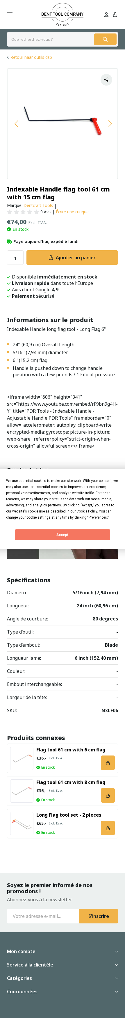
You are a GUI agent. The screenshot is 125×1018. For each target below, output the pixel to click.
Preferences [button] (98, 517)
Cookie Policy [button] (86, 511)
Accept (62, 535)
